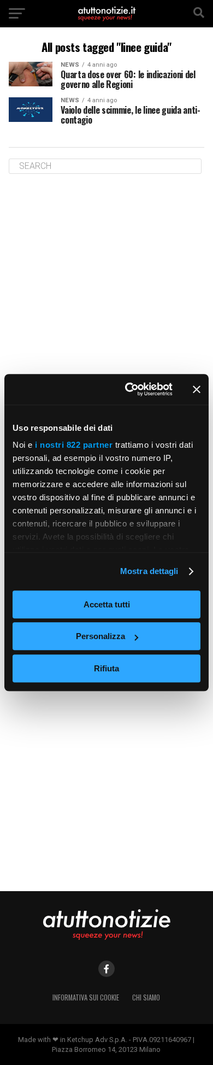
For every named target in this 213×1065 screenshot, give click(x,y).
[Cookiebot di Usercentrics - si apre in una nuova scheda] (129, 389)
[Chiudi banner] (196, 389)
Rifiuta (106, 668)
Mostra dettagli (149, 571)
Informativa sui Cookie (85, 997)
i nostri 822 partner (74, 444)
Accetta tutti (107, 604)
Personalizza (100, 636)
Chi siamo (146, 997)
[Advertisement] (106, 296)
